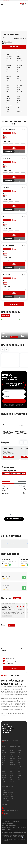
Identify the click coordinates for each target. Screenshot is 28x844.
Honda (18, 78)
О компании (5, 732)
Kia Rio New (6, 274)
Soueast (19, 102)
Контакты (14, 668)
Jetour (7, 83)
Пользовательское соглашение (8, 827)
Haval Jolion (6, 158)
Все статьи (11, 625)
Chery (7, 60)
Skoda (7, 54)
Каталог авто (6, 724)
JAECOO (19, 80)
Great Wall (8, 76)
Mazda (19, 89)
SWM (7, 107)
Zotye (7, 111)
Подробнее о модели (19, 152)
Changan (19, 58)
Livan (7, 89)
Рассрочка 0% (5, 800)
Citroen (8, 63)
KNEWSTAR (20, 85)
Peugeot (8, 98)
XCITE (18, 109)
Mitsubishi (19, 91)
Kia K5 (4, 216)
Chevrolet (19, 60)
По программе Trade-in (7, 796)
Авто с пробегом (7, 726)
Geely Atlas (6, 187)
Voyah (7, 109)
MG (7, 91)
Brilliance (8, 58)
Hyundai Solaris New (9, 129)
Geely (18, 74)
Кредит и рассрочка (8, 728)
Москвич (19, 111)
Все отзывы (17, 598)
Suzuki (18, 105)
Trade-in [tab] (10, 675)
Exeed (18, 67)
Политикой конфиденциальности (15, 405)
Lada (7, 87)
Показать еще (14, 304)
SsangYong (9, 105)
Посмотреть (14, 336)
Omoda (19, 94)
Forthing (8, 71)
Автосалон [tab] (4, 675)
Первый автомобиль (7, 794)
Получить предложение (14, 401)
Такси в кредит (6, 730)
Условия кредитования (21, 827)
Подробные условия (6, 829)
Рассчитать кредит (8, 151)
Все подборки (5, 315)
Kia (18, 52)
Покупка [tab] (17, 675)
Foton (18, 71)
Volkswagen (9, 56)
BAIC (18, 56)
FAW (7, 69)
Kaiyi (7, 85)
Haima (18, 76)
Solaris (8, 102)
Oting (18, 96)
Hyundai (8, 52)
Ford (18, 69)
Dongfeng (8, 65)
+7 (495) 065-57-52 (9, 658)
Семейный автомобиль (7, 792)
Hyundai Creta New (8, 245)
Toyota (18, 54)
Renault (8, 100)
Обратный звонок (5, 0)
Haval (7, 78)
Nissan (8, 94)
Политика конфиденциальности (9, 825)
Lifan (18, 87)
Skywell (19, 100)
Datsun (19, 63)
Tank (18, 107)
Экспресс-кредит (6, 790)
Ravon (18, 98)
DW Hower (19, 65)
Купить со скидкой (14, 148)
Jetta (18, 83)
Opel (7, 96)
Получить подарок (8, 456)
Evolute (8, 67)
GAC (7, 74)
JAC (7, 80)
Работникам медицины (7, 798)
